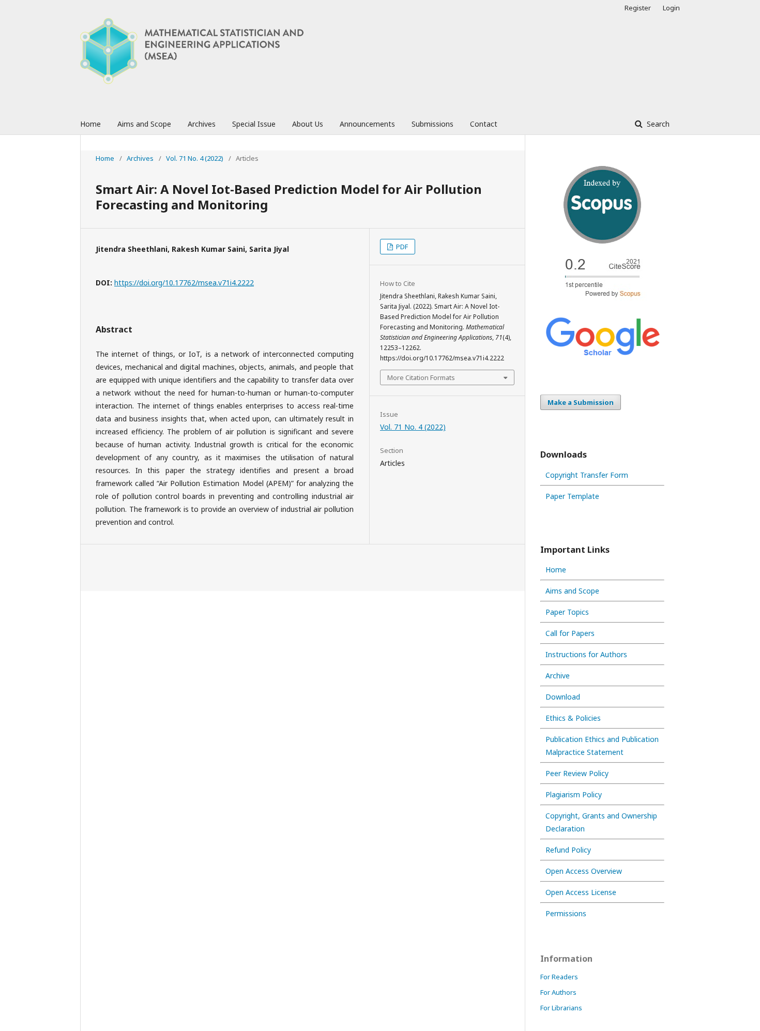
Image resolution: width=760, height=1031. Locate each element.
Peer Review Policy (577, 773)
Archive (557, 675)
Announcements (367, 124)
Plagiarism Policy (573, 794)
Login (671, 7)
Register (638, 7)
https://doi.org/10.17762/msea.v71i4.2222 (184, 282)
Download (562, 697)
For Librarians (561, 1007)
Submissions (432, 124)
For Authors (558, 992)
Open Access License (580, 892)
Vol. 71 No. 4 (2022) (194, 158)
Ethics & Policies (573, 718)
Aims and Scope (144, 124)
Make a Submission (581, 402)
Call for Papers (570, 633)
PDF (401, 246)
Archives (202, 124)
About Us (307, 124)
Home (90, 124)
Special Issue (254, 124)
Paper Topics (567, 612)
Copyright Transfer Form (586, 475)
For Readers (559, 976)
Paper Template (572, 496)
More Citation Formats (421, 377)
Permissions (565, 913)
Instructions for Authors (586, 654)
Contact (483, 124)
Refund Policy (568, 850)
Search (657, 124)
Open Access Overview (583, 871)
